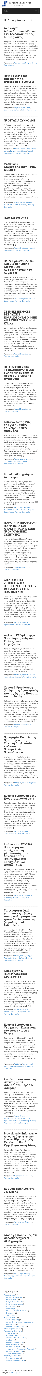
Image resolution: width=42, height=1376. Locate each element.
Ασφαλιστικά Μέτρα (22, 63)
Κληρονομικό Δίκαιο (14, 1302)
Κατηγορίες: (9, 63)
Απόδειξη (17, 622)
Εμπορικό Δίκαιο (21, 510)
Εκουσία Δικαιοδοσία (22, 724)
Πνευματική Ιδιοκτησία (13, 1331)
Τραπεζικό (19, 463)
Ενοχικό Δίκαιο (12, 1299)
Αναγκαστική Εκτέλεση (23, 1009)
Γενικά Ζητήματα (21, 248)
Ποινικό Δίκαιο (9, 1333)
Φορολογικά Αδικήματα (15, 1360)
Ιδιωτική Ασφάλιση (11, 1320)
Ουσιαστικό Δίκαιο (13, 1358)
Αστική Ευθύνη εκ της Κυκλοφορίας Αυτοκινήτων (17, 1117)
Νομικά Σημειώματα (22, 107)
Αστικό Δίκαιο (19, 149)
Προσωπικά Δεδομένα (12, 1353)
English (6, 11)
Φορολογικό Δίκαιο (11, 1356)
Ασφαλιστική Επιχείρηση (16, 1326)
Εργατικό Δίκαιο (28, 674)
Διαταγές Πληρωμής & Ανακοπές (18, 460)
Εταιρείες (10, 1313)
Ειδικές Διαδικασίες (21, 1120)
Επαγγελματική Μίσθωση (16, 1311)
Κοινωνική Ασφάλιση (12, 1329)
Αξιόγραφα (18, 507)
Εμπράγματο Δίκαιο (18, 151)
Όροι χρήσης (16, 1373)
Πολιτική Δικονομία (28, 110)
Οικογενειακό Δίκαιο (12, 110)
